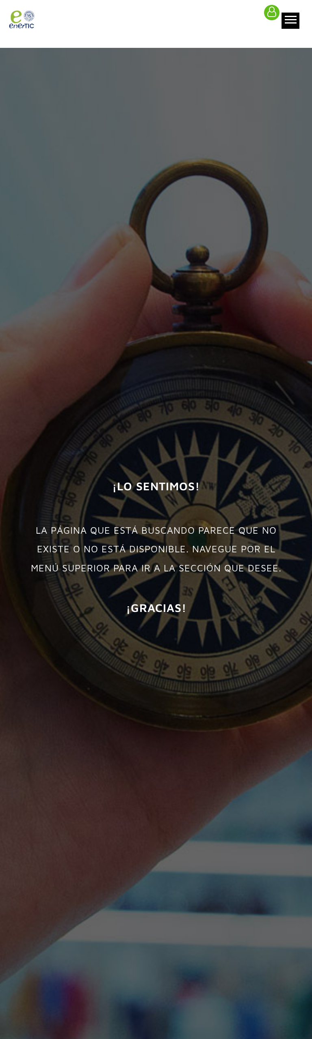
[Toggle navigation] (290, 21)
